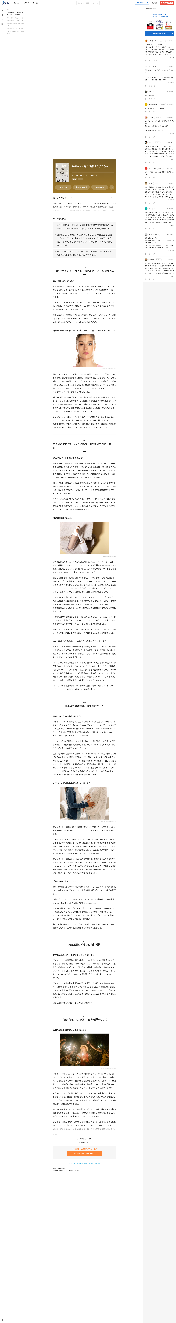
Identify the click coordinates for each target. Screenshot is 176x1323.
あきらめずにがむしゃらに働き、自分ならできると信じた (15, 19)
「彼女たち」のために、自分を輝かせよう (15, 32)
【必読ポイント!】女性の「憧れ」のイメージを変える (15, 14)
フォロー (162, 41)
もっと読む (171, 57)
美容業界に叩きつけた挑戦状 (15, 28)
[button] (159, 51)
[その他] (111, 187)
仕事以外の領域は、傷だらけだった (15, 24)
